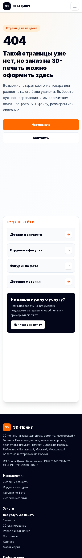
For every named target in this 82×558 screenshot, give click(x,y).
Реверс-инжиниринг (16, 531)
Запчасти (9, 520)
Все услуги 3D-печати (19, 514)
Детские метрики (15, 498)
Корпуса (8, 541)
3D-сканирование (14, 525)
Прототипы (10, 536)
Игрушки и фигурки (15, 487)
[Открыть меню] (75, 6)
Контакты (41, 138)
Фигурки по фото (14, 492)
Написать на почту (28, 324)
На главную (41, 125)
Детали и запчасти (15, 482)
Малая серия (11, 547)
